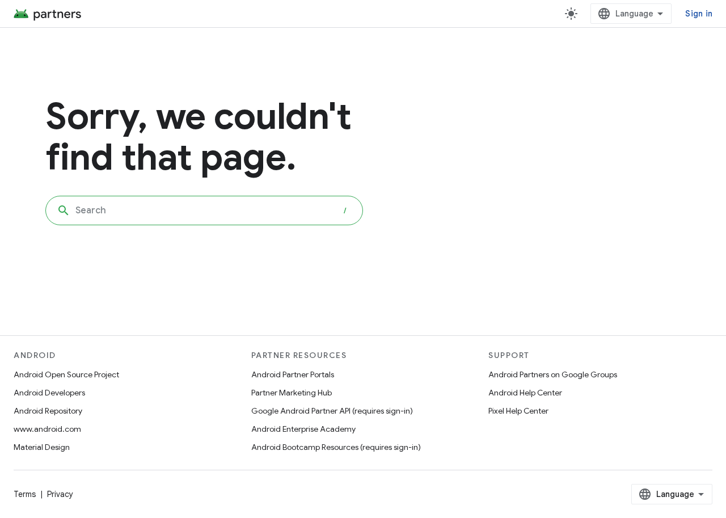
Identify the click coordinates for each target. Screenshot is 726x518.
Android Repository (48, 411)
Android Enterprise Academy (303, 429)
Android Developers (49, 393)
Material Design (42, 447)
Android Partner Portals (292, 374)
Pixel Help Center (518, 411)
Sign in (698, 14)
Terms (25, 494)
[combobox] (204, 210)
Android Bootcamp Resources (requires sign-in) (336, 447)
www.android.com (47, 429)
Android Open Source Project (66, 374)
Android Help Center (525, 393)
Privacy (60, 494)
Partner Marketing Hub (291, 393)
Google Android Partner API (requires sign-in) (332, 411)
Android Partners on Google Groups (552, 374)
